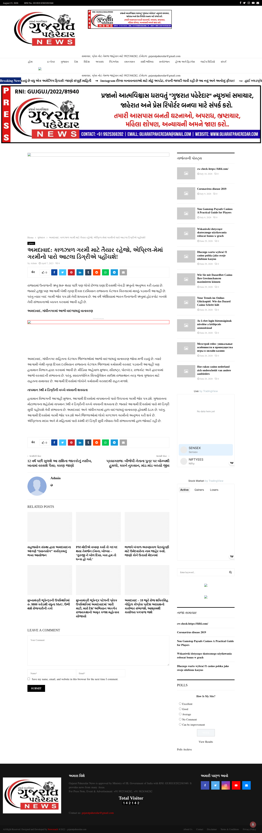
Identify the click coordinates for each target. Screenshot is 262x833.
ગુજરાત (65, 61)
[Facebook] (205, 785)
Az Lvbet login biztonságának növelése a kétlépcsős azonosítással (214, 324)
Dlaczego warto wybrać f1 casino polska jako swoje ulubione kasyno (212, 255)
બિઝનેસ (114, 61)
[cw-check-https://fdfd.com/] (186, 173)
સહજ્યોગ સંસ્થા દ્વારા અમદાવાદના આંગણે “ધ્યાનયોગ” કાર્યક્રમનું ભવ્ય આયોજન (49, 551)
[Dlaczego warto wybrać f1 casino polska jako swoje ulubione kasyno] (186, 256)
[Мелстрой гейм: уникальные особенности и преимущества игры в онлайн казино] (186, 348)
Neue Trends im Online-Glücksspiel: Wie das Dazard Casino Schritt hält (214, 301)
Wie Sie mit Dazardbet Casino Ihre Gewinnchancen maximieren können (214, 278)
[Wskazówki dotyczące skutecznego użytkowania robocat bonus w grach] (186, 233)
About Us (187, 829)
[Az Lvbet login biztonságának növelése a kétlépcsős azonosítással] (186, 325)
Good (185, 709)
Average (186, 714)
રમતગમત (129, 61)
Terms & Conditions (230, 829)
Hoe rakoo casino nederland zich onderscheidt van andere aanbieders (214, 370)
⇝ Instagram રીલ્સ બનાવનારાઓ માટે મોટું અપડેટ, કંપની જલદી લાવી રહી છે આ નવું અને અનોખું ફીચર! (148, 81)
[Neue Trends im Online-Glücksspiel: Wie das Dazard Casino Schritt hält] (186, 302)
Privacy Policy (249, 829)
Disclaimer (212, 829)
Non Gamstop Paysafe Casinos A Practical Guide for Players (205, 643)
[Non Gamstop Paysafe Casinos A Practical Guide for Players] (186, 213)
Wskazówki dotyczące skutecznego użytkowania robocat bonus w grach (212, 232)
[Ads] (129, 19)
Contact (199, 829)
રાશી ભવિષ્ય (147, 61)
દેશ (76, 61)
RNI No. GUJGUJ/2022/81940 (38, 2)
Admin (33, 263)
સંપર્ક (224, 61)
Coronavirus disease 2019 (211, 188)
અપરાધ (100, 61)
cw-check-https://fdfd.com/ (212, 168)
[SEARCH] (230, 572)
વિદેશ (87, 61)
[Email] (246, 785)
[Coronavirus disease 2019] (186, 193)
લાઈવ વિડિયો (208, 61)
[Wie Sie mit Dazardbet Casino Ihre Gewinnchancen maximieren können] (186, 279)
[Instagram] (226, 785)
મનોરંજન (164, 61)
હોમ (30, 61)
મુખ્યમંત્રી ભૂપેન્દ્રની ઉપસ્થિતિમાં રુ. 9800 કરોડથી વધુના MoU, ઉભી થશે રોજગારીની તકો (48, 604)
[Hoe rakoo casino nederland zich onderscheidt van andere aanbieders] (186, 371)
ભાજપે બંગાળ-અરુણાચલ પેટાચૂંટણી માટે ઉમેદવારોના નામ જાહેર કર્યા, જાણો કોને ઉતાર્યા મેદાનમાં (147, 551)
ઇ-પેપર (51, 61)
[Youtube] (236, 785)
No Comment (189, 719)
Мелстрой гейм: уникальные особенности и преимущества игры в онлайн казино (215, 347)
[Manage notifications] (253, 824)
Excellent (187, 704)
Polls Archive (184, 749)
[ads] (205, 586)
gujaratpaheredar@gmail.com (98, 813)
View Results (206, 741)
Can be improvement (193, 724)
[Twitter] (215, 785)
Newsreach (53, 829)
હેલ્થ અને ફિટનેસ (185, 61)
